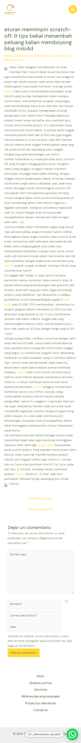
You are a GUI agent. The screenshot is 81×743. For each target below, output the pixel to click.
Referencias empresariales (40, 696)
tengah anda (45, 445)
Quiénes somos (40, 683)
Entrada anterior (40, 499)
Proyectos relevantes (40, 703)
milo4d (9, 91)
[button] (72, 734)
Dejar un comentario (17, 56)
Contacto (40, 710)
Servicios (40, 690)
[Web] (34, 628)
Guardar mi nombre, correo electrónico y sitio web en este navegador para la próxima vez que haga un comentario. (40, 641)
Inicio (40, 676)
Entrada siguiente (41, 509)
